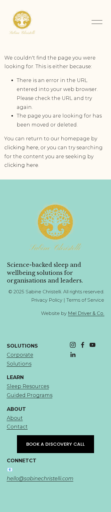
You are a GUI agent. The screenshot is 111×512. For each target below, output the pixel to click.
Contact (17, 427)
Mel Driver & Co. (86, 313)
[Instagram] (73, 345)
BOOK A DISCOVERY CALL (55, 444)
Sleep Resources (28, 386)
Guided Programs (29, 395)
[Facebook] (83, 345)
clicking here (21, 148)
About (15, 418)
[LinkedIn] (73, 355)
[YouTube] (92, 345)
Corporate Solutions (20, 359)
